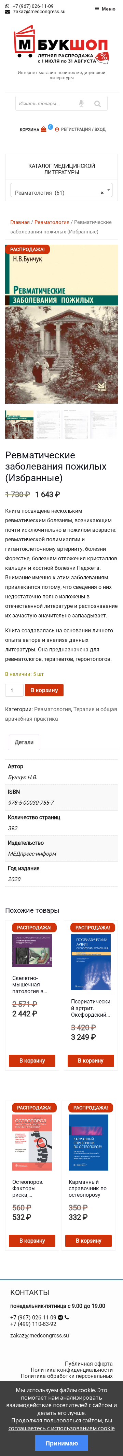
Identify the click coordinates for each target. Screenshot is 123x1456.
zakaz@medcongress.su (39, 1335)
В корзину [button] (32, 1060)
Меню (108, 8)
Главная (20, 222)
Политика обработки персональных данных (67, 1379)
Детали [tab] (24, 742)
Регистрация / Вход (83, 129)
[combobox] (61, 190)
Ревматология (52, 222)
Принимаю (61, 1443)
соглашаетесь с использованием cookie (62, 1428)
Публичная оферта (89, 1364)
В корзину (44, 690)
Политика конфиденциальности (72, 1370)
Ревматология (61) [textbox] (59, 193)
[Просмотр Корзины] (44, 129)
